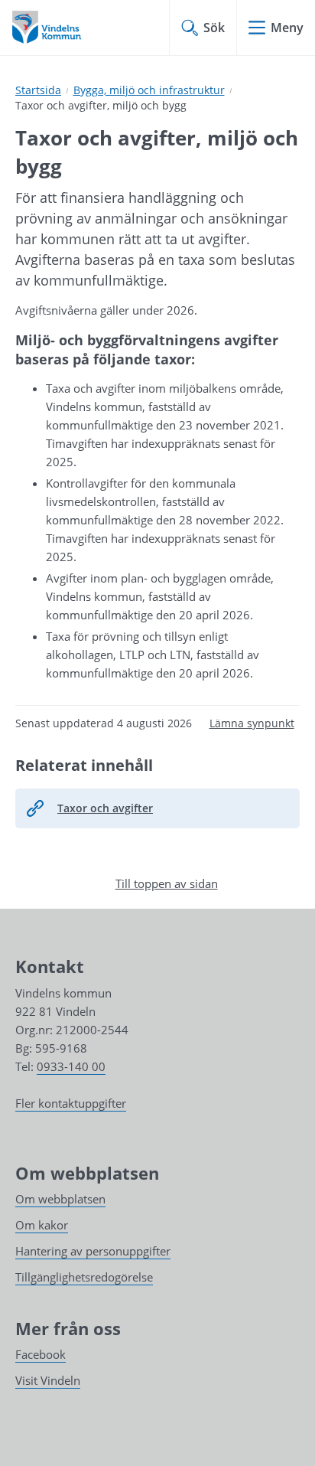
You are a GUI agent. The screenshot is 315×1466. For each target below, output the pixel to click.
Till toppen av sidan (166, 883)
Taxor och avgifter (105, 808)
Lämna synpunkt (251, 723)
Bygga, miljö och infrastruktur (149, 90)
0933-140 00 (71, 1066)
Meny (287, 27)
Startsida (38, 90)
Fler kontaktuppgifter (70, 1103)
